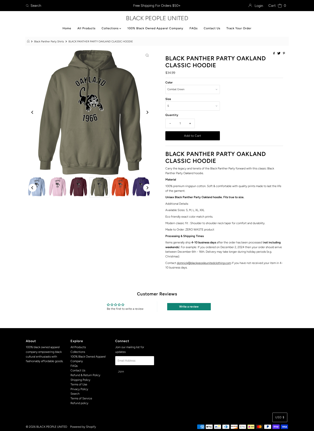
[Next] (147, 112)
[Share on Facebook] (274, 53)
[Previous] (33, 112)
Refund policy (79, 403)
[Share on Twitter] (279, 53)
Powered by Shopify (83, 426)
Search (75, 393)
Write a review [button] (189, 306)
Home (67, 28)
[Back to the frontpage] (29, 41)
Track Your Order (238, 28)
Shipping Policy (80, 380)
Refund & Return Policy (85, 375)
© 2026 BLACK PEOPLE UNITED (46, 426)
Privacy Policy (79, 389)
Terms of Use (79, 384)
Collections (110, 28)
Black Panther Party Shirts (49, 41)
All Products (86, 28)
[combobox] (67, 5)
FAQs (194, 28)
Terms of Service (81, 398)
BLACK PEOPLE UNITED (157, 18)
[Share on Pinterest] (284, 53)
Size (168, 99)
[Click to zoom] (147, 55)
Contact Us (212, 28)
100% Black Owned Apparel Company (155, 28)
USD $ (279, 417)
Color (169, 82)
